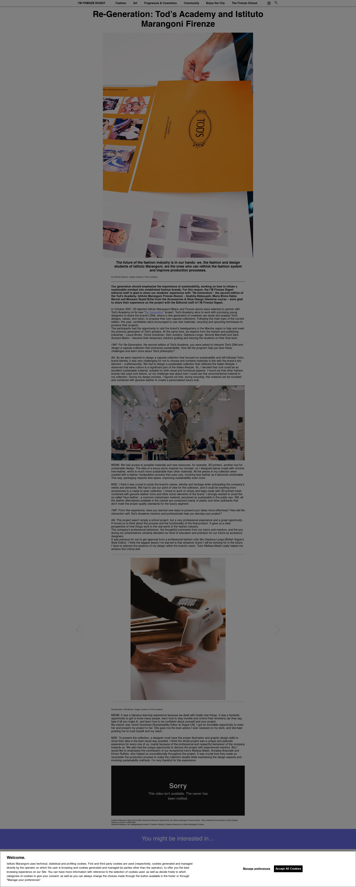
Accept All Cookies (288, 868)
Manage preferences (256, 868)
